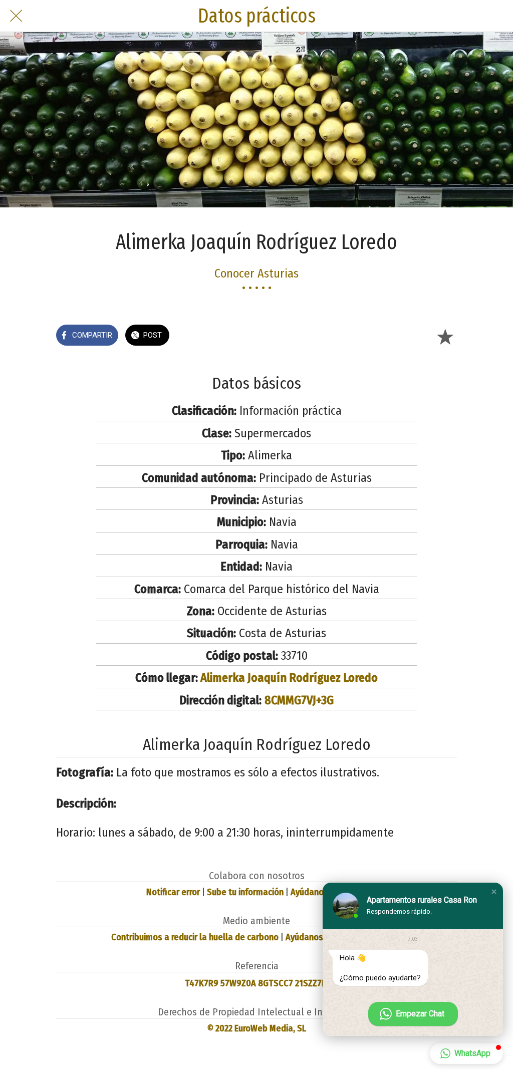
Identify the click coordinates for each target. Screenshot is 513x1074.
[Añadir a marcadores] (445, 336)
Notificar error (173, 892)
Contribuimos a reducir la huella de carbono (195, 937)
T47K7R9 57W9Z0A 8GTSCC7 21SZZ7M (256, 983)
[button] (494, 892)
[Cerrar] (16, 16)
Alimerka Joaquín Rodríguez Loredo (289, 678)
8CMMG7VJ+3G (299, 700)
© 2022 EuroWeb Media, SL (256, 1028)
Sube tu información (245, 892)
